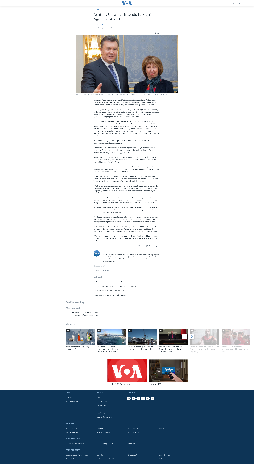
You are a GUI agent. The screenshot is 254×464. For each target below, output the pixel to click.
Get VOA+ (100, 455)
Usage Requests (164, 455)
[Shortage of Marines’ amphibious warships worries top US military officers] (111, 337)
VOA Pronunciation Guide (168, 459)
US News (69, 398)
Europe (97, 10)
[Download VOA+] (168, 370)
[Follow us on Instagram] (143, 398)
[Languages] (233, 3)
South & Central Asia (104, 417)
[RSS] (148, 398)
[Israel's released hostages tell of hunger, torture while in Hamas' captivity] (204, 337)
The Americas (101, 402)
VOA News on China (135, 428)
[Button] (157, 33)
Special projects (72, 432)
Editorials (131, 444)
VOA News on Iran (103, 432)
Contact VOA (132, 455)
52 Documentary (134, 432)
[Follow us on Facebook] (129, 398)
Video (69, 324)
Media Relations (134, 459)
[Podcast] (152, 398)
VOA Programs (71, 428)
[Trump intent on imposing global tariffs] (80, 337)
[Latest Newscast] (245, 3)
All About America (72, 402)
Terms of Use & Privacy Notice (77, 455)
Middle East (100, 413)
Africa (98, 398)
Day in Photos (102, 428)
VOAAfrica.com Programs (75, 444)
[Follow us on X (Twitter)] (133, 398)
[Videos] (239, 3)
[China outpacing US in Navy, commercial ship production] (142, 337)
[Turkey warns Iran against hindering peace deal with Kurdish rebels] (173, 337)
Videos (161, 428)
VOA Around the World (105, 459)
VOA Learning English (105, 444)
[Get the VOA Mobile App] (127, 370)
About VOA (70, 459)
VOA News (99, 24)
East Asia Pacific (102, 405)
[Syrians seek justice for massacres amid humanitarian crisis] (236, 337)
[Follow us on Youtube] (138, 398)
